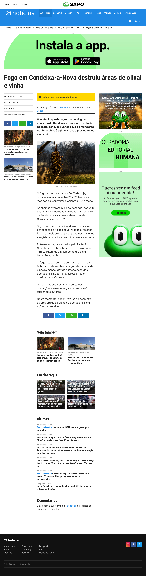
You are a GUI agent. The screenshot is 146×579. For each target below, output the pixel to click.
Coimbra (63, 107)
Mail (15, 4)
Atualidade (9, 108)
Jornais (23, 4)
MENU (7, 4)
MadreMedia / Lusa (13, 96)
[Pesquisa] (130, 21)
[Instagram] (128, 544)
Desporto (41, 484)
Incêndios (7, 114)
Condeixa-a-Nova (18, 114)
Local (40, 110)
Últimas (43, 419)
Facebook (71, 505)
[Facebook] (133, 544)
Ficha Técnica (9, 564)
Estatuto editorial (26, 564)
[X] (139, 544)
